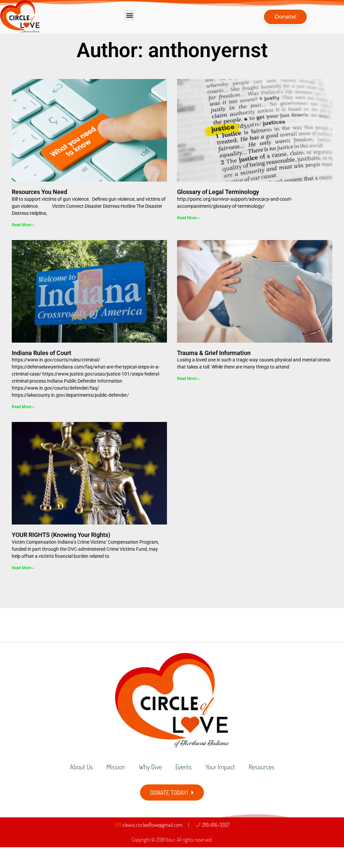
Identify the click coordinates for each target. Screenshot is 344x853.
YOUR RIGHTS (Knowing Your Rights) (61, 534)
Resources (261, 766)
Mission (115, 766)
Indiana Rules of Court (41, 352)
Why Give (150, 766)
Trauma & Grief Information (214, 352)
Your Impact (220, 766)
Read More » (23, 225)
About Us (81, 766)
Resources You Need (39, 191)
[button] (129, 15)
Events (183, 766)
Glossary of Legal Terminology (218, 191)
